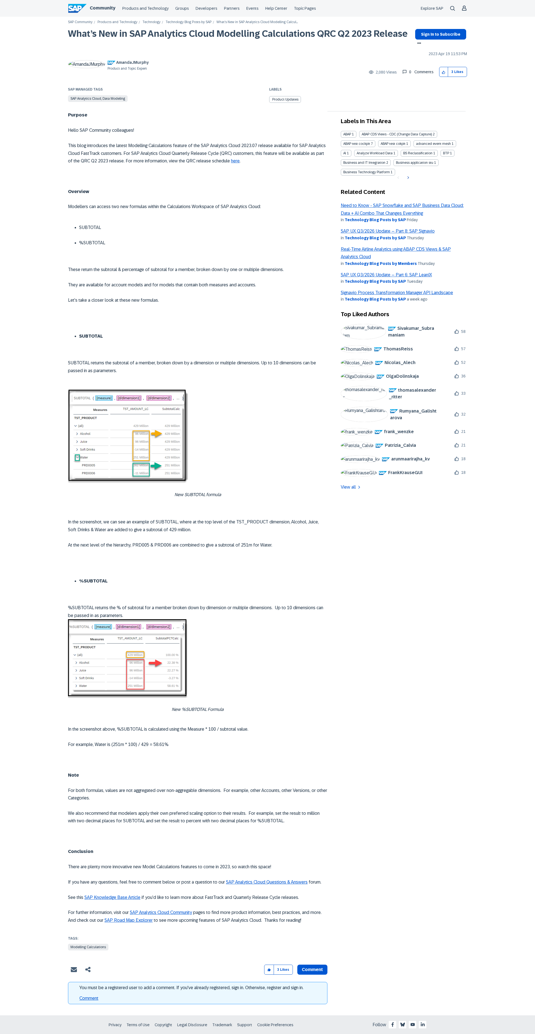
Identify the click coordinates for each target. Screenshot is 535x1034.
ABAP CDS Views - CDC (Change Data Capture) (397, 134)
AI (344, 153)
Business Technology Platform (366, 172)
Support (244, 1025)
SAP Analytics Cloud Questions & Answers (267, 882)
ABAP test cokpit (393, 144)
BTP (446, 153)
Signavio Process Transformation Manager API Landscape (397, 292)
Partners (232, 8)
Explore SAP (432, 8)
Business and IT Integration (364, 163)
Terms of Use (138, 1025)
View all (348, 487)
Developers (206, 8)
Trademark (222, 1025)
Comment (88, 998)
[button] (443, 72)
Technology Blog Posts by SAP (188, 22)
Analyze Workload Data (375, 153)
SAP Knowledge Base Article (112, 897)
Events (252, 8)
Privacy (115, 1025)
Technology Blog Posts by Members (381, 263)
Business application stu (414, 163)
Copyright (163, 1025)
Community (102, 8)
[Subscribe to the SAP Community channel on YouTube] (412, 1024)
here (235, 160)
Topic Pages (305, 8)
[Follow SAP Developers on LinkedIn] (422, 1024)
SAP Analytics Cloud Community (161, 912)
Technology (151, 22)
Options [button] (418, 44)
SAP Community (80, 22)
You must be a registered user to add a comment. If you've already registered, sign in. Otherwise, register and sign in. (191, 987)
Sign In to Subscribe (440, 34)
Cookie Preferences (275, 1025)
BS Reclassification (417, 153)
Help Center (276, 8)
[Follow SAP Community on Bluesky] (402, 1024)
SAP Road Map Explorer (128, 920)
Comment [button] (312, 969)
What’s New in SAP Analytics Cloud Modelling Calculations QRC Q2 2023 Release (238, 34)
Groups (182, 8)
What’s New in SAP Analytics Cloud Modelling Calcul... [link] (257, 22)
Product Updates (285, 99)
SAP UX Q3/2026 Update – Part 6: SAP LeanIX (386, 274)
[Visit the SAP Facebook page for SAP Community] (392, 1024)
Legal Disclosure (192, 1025)
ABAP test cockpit (356, 144)
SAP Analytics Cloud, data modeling (97, 99)
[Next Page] (407, 177)
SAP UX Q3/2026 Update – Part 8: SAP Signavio (388, 231)
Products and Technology (145, 8)
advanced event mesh (433, 144)
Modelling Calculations (88, 947)
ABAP (347, 134)
